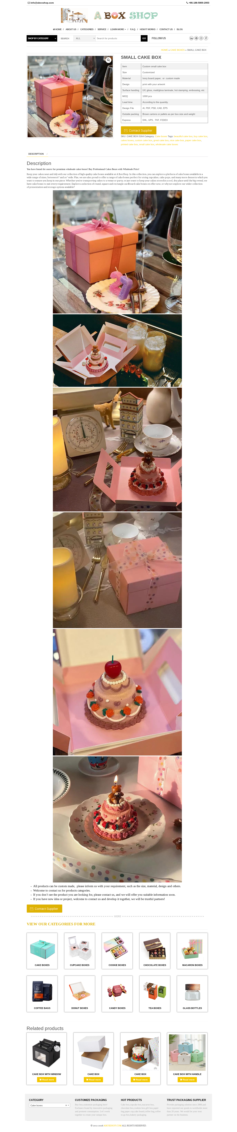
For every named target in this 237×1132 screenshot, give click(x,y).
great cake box (161, 140)
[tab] (37, 154)
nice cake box (177, 140)
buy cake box (200, 136)
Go (144, 38)
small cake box (146, 144)
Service (102, 29)
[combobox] (49, 1105)
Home (58, 29)
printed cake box (129, 144)
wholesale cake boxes (167, 144)
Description (36, 154)
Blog (180, 29)
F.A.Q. (133, 29)
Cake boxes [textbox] (48, 1105)
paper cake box (193, 140)
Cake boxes (177, 50)
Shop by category (38, 38)
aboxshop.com (113, 1125)
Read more (48, 1079)
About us (71, 29)
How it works (147, 29)
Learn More (117, 29)
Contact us (166, 29)
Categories (86, 29)
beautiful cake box (183, 136)
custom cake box (143, 140)
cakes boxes (127, 140)
